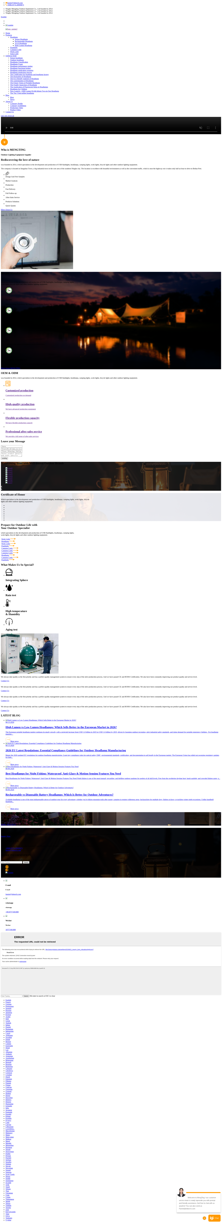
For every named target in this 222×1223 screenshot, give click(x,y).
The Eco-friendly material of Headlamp (24, 79)
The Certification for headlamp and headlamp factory (29, 75)
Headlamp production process (21, 72)
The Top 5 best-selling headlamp (22, 93)
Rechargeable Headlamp (24, 41)
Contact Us (10, 112)
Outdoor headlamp (17, 60)
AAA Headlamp (21, 43)
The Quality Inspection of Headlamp (23, 85)
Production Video (16, 108)
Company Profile (16, 104)
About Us (9, 101)
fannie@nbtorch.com (15, 3)
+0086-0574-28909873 (15, 5)
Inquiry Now (5, 836)
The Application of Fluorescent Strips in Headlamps (29, 87)
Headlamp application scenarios (21, 70)
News (12, 99)
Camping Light (15, 50)
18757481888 (11, 930)
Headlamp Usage (16, 64)
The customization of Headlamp (22, 81)
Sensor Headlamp (21, 39)
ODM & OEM (11, 56)
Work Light (14, 52)
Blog (7, 95)
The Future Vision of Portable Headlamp (25, 83)
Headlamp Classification (19, 62)
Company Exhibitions (18, 106)
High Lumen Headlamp (23, 45)
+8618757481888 (12, 912)
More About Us (6, 210)
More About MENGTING (10, 368)
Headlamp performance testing (21, 66)
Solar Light (14, 54)
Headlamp (14, 37)
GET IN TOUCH (7, 116)
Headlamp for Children (18, 89)
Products (9, 35)
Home (8, 33)
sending (4, 458)
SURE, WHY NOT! (8, 825)
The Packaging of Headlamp (20, 77)
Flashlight (13, 48)
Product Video (15, 110)
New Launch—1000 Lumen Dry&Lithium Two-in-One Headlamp (34, 91)
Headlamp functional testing (20, 68)
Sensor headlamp (16, 58)
